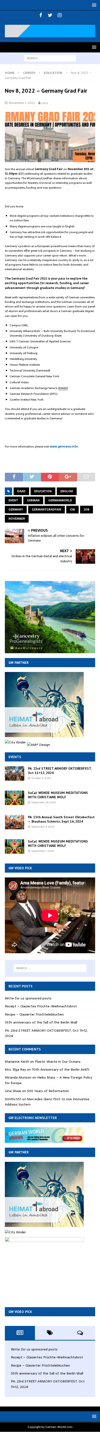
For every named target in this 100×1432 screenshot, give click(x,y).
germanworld (60, 500)
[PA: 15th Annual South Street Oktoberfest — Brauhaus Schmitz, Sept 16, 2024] (14, 822)
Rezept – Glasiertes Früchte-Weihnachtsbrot (41, 1006)
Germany (15, 509)
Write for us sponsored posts (28, 998)
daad (21, 491)
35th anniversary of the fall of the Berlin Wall (41, 1022)
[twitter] (50, 15)
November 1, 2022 (22, 102)
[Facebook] (40, 15)
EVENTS (14, 757)
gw (72, 509)
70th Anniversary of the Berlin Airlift (61, 1069)
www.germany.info (64, 446)
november (16, 518)
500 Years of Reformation (48, 1090)
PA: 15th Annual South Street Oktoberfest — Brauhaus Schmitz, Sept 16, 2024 (61, 819)
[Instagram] (59, 15)
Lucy (45, 102)
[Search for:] (50, 58)
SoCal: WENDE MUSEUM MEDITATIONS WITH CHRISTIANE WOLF (58, 795)
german (33, 500)
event (13, 500)
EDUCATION (43, 491)
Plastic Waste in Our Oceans (58, 1061)
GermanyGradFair (46, 509)
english (66, 491)
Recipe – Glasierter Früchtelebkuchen (34, 1014)
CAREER (29, 72)
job (86, 509)
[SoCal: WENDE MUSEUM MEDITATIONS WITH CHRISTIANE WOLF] (14, 798)
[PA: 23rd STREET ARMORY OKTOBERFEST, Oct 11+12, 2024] (14, 773)
